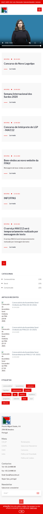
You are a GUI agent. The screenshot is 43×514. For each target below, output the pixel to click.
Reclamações (19, 2)
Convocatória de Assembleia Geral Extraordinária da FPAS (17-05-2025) (26, 353)
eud (31, 399)
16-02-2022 (17, 224)
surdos (27, 390)
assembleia (19, 386)
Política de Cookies (27, 458)
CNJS (11, 2)
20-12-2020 (17, 156)
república (32, 394)
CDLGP (3, 2)
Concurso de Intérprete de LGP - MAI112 (21, 128)
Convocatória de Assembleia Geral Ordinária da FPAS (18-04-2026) (25, 303)
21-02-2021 (17, 193)
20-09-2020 (17, 89)
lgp (15, 394)
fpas (24, 399)
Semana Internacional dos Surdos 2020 (18, 95)
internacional (17, 390)
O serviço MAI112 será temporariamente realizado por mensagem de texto (21, 231)
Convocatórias (22, 279)
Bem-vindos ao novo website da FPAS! (21, 162)
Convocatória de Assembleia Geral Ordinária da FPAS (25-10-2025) (25, 328)
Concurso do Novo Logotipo (19, 63)
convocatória (7, 386)
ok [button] (22, 511)
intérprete (6, 394)
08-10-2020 (17, 59)
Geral (22, 283)
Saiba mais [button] (33, 508)
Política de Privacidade (28, 454)
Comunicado (22, 288)
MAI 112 (5, 403)
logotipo (6, 390)
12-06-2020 (17, 122)
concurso (30, 386)
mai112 (22, 394)
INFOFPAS (6, 59)
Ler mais (12, 68)
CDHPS (7, 2)
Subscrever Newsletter (29, 2)
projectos (6, 399)
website (16, 399)
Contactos (37, 2)
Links (14, 2)
